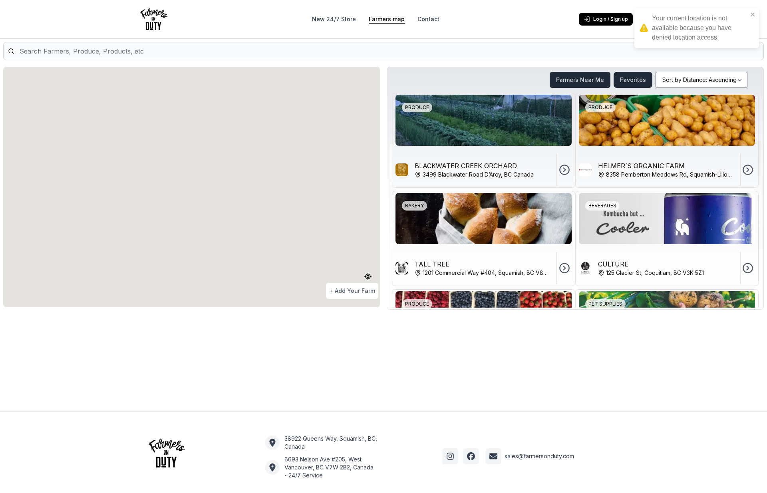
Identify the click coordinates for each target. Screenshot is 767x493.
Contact (428, 19)
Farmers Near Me (580, 79)
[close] (753, 14)
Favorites (633, 79)
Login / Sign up (610, 19)
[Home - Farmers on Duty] (166, 453)
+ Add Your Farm (352, 290)
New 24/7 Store (334, 19)
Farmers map (387, 19)
